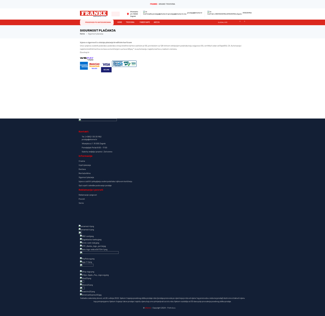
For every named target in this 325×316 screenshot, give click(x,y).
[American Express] (84, 62)
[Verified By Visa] (106, 62)
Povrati (82, 199)
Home (82, 34)
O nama (82, 161)
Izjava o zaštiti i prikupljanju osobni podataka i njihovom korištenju (105, 181)
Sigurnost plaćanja (86, 177)
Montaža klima (85, 173)
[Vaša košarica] (243, 22)
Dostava (82, 169)
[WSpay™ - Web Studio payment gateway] (86, 59)
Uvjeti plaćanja (85, 165)
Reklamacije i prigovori (88, 195)
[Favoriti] (238, 22)
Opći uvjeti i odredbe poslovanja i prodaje (95, 186)
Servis (81, 203)
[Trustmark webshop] (98, 207)
